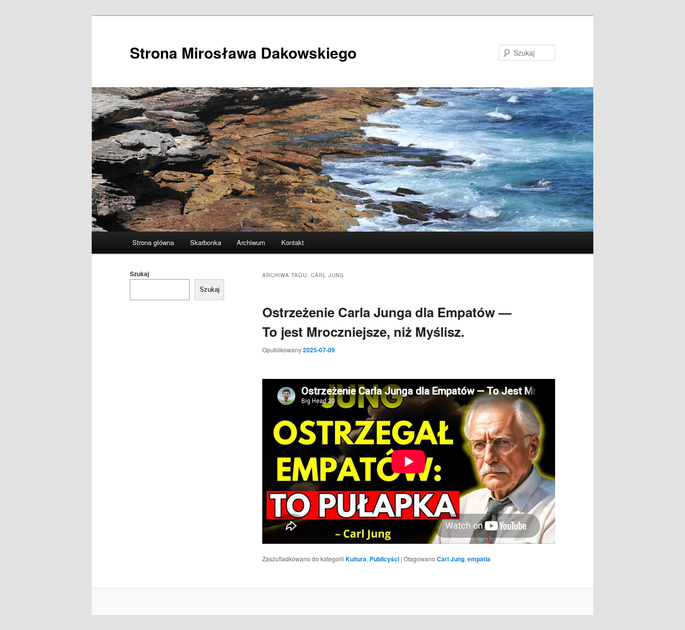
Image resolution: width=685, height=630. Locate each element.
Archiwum (251, 242)
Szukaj (139, 273)
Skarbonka (205, 242)
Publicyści (384, 558)
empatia (478, 558)
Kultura (356, 558)
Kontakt (292, 242)
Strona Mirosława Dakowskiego (243, 52)
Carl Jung (450, 558)
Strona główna (153, 242)
